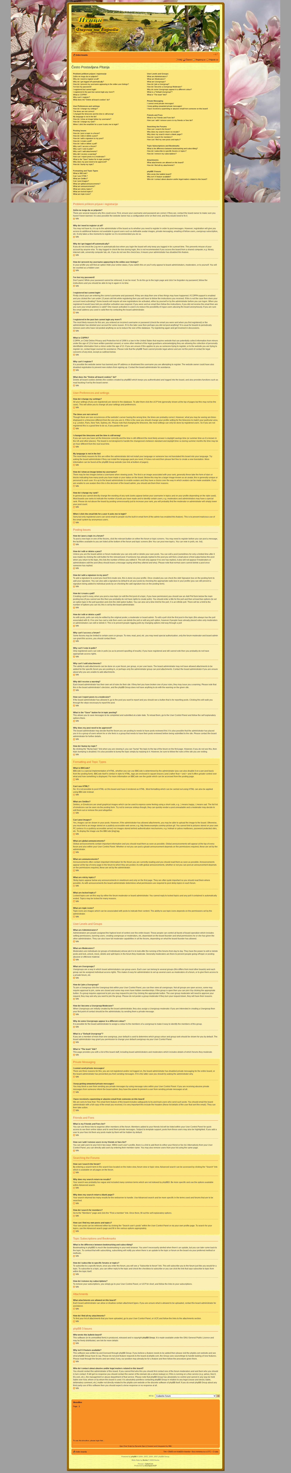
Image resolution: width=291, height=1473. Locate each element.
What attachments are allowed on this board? (165, 162)
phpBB (134, 1456)
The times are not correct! (83, 111)
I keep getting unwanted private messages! (164, 106)
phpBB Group (148, 1337)
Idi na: (151, 1396)
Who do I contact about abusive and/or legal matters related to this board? (177, 179)
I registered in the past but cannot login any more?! (93, 92)
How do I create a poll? (82, 141)
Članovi (189, 60)
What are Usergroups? (156, 82)
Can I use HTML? (80, 176)
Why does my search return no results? (163, 132)
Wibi (170, 1446)
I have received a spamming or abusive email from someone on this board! (177, 109)
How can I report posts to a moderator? (89, 157)
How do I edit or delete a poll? (85, 144)
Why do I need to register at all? (86, 79)
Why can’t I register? (81, 97)
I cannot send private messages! (160, 103)
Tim (164, 1452)
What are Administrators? (157, 76)
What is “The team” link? (157, 95)
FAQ (180, 60)
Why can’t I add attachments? (85, 151)
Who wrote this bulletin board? (159, 174)
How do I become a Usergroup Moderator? (164, 87)
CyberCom (149, 1464)
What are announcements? (84, 186)
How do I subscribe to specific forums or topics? (166, 151)
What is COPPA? (80, 95)
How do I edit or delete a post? (85, 136)
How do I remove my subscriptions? (161, 154)
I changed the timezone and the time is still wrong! (93, 114)
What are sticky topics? (82, 189)
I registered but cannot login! (84, 89)
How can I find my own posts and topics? (164, 140)
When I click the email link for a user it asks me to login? (96, 124)
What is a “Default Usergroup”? (159, 92)
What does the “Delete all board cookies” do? (91, 100)
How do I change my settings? (85, 109)
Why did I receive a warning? (85, 154)
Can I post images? (81, 181)
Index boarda (82, 55)
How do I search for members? (159, 137)
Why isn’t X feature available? (159, 177)
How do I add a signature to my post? (88, 138)
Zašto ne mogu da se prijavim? (85, 76)
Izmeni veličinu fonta (215, 54)
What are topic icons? (82, 194)
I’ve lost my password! (82, 87)
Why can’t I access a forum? (84, 146)
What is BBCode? (80, 173)
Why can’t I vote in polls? (83, 149)
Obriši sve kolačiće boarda (179, 1452)
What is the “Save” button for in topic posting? (91, 159)
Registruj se (200, 60)
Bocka (145, 1460)
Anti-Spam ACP (151, 1466)
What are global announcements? (86, 184)
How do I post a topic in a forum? (86, 133)
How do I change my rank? (84, 122)
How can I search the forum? (159, 129)
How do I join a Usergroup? (158, 84)
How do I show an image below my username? (92, 119)
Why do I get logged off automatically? (88, 82)
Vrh (77, 218)
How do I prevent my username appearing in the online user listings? (101, 84)
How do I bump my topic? (83, 164)
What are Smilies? (80, 179)
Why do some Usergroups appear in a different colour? (169, 89)
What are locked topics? (83, 191)
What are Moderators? (156, 79)
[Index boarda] (97, 28)
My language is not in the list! (84, 117)
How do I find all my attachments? (160, 165)
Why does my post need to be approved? (90, 162)
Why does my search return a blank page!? (164, 134)
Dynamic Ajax (140, 1446)
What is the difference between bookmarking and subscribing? (172, 148)
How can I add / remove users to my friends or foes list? (170, 120)
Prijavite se (213, 60)
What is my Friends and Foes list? (161, 118)
